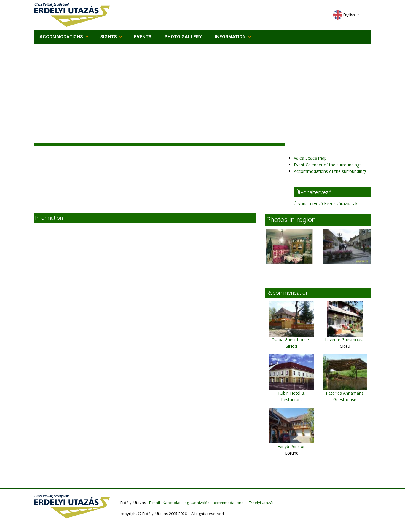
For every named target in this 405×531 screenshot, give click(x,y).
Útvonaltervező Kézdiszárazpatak (326, 203)
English (349, 14)
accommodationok (229, 502)
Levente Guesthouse (345, 339)
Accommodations (61, 36)
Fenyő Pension (292, 446)
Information (230, 36)
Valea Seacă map (310, 158)
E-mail (154, 502)
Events (143, 36)
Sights (108, 36)
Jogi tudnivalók (197, 502)
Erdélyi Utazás (262, 502)
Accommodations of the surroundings (330, 171)
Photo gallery (183, 36)
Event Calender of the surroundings (327, 165)
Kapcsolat (172, 502)
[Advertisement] (202, 88)
